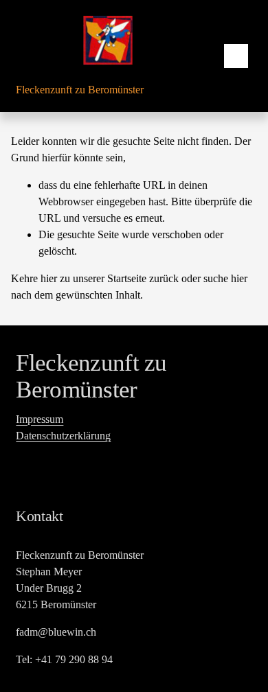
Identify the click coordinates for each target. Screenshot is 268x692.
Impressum (39, 419)
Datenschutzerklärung (63, 435)
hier (49, 278)
